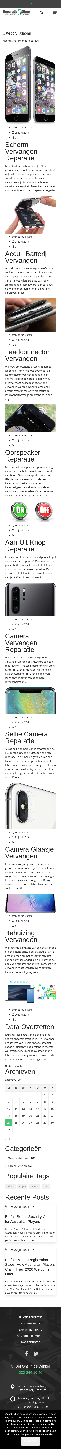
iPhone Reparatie (30, 1317)
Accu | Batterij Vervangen (26, 257)
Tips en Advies (17, 1165)
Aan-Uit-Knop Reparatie (25, 546)
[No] (56, 1429)
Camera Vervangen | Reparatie (23, 642)
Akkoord (30, 1441)
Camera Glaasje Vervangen (29, 853)
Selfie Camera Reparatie (26, 737)
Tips (45, 1186)
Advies (10, 1186)
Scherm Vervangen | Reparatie (23, 151)
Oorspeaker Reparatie (22, 456)
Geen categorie (18, 1158)
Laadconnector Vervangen (27, 355)
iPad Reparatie (30, 1323)
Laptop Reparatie (30, 1329)
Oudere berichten (15, 1066)
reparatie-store (23, 127)
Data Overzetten (29, 1026)
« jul (7, 1139)
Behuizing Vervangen (21, 936)
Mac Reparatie (30, 1342)
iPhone (34, 1186)
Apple (22, 1186)
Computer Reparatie (30, 1336)
